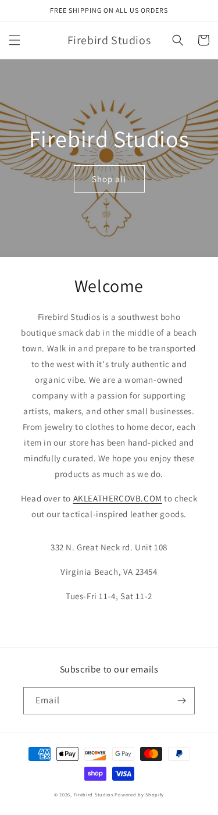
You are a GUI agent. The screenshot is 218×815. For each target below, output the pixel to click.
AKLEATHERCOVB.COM (117, 498)
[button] (14, 40)
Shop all (109, 178)
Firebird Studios (93, 794)
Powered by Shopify (139, 794)
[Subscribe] (181, 700)
